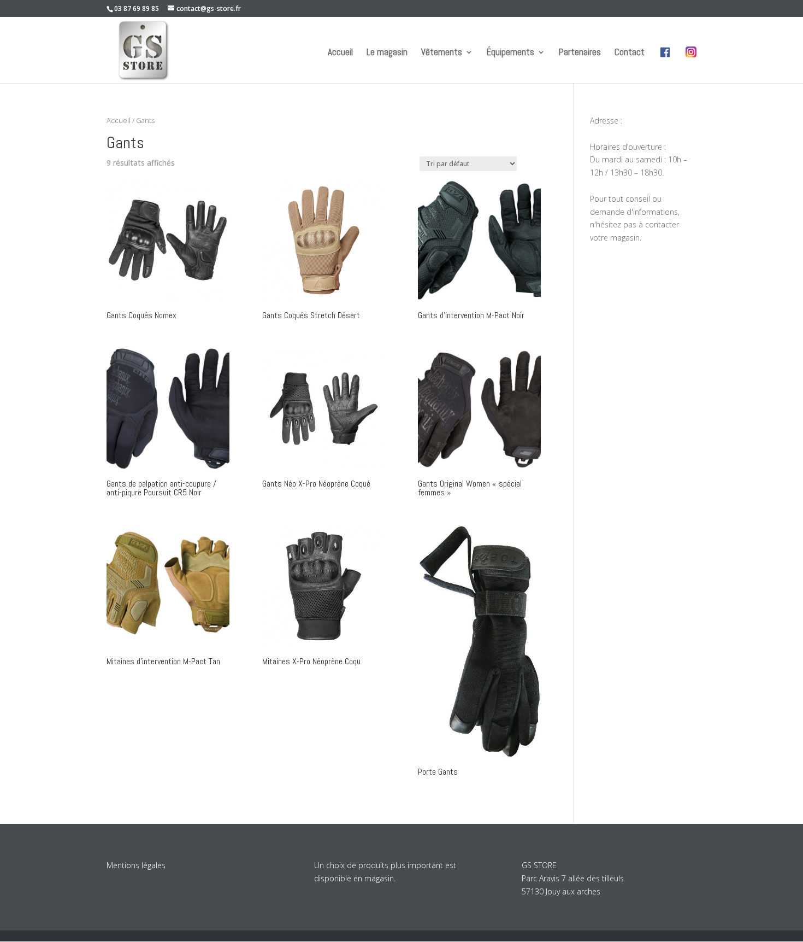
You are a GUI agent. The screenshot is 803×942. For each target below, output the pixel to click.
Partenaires (580, 53)
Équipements (510, 53)
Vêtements (441, 53)
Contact (630, 53)
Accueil (340, 53)
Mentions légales (136, 865)
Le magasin (387, 53)
